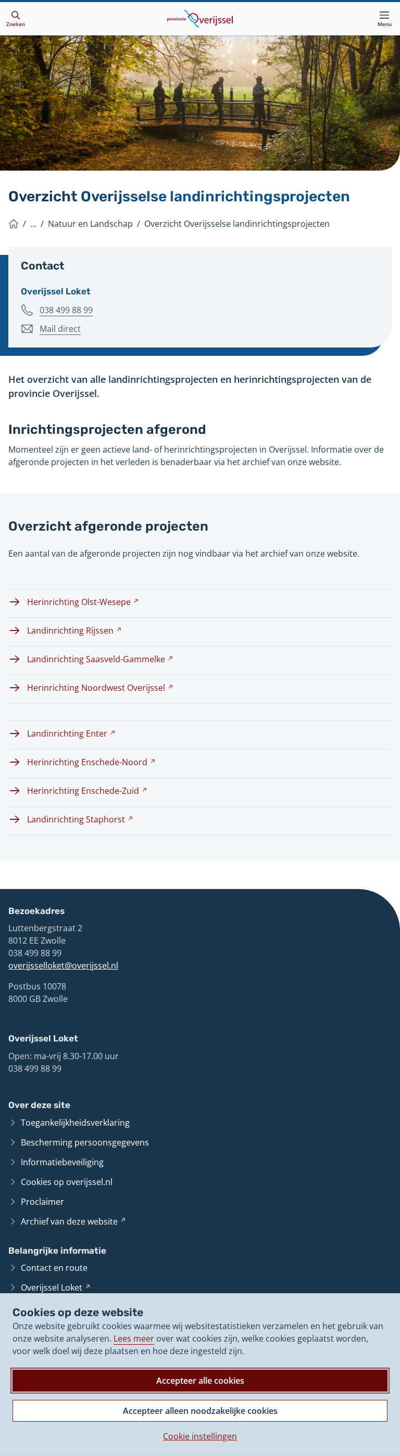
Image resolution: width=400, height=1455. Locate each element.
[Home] (13, 223)
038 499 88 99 (66, 310)
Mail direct (60, 329)
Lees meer (134, 1338)
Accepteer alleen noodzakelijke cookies (200, 1411)
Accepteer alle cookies (200, 1380)
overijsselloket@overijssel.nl (63, 965)
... (33, 223)
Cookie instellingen (200, 1436)
